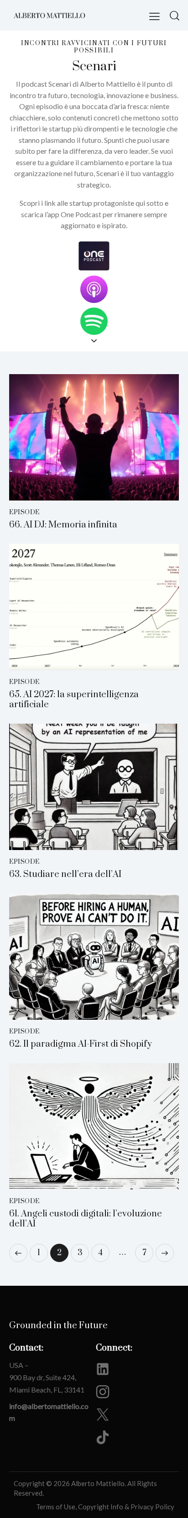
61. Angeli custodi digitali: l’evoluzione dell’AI (85, 1219)
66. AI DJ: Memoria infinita (63, 525)
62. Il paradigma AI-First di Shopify (80, 1044)
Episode (24, 512)
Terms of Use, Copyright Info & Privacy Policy (105, 1506)
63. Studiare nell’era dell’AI (65, 875)
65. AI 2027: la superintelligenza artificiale (74, 700)
